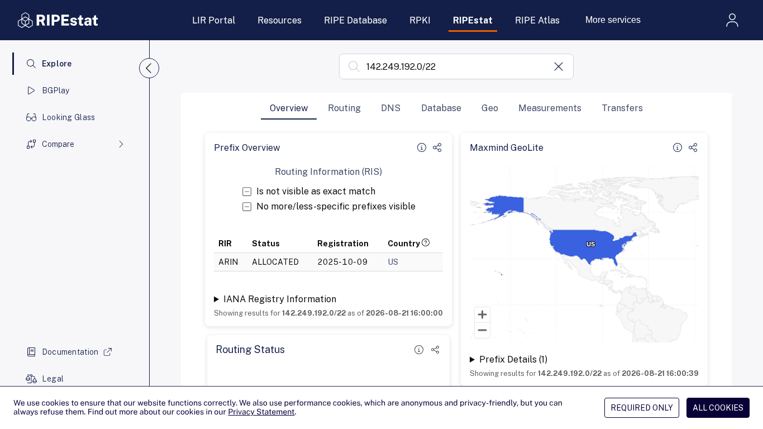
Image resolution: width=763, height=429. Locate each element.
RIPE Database (355, 20)
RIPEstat (473, 20)
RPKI (420, 20)
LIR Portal (213, 20)
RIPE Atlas (537, 20)
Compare (58, 144)
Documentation (70, 351)
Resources (279, 20)
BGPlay (56, 90)
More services (613, 20)
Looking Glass (69, 117)
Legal (53, 378)
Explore (57, 63)
